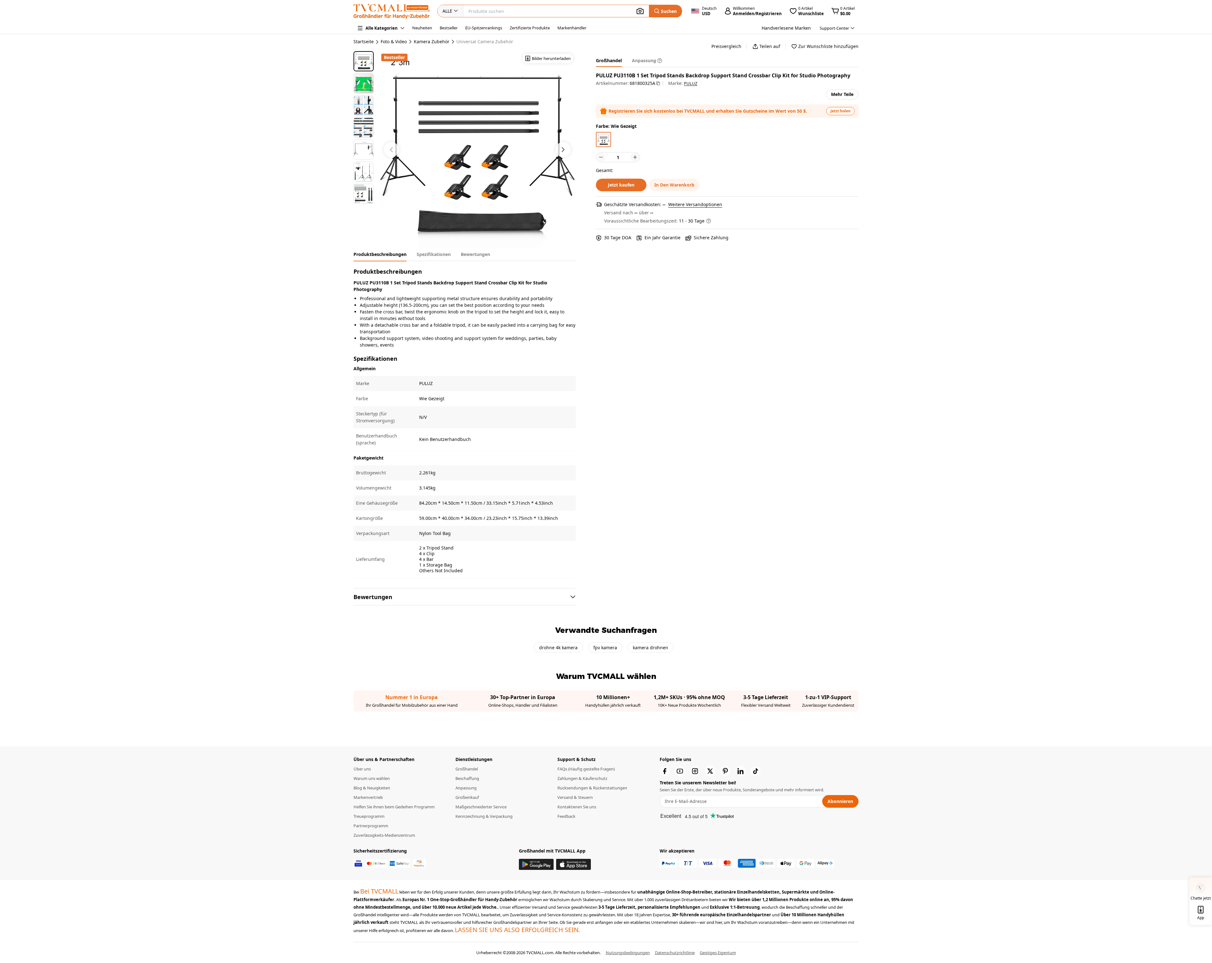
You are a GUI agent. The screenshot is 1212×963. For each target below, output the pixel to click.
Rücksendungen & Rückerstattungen (592, 788)
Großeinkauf (467, 797)
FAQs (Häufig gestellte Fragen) (586, 769)
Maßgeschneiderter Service (481, 807)
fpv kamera (605, 648)
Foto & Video (394, 41)
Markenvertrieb (368, 797)
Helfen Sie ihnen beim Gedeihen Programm (394, 807)
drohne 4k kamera (558, 648)
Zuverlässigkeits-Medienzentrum (384, 835)
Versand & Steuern (575, 797)
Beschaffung (467, 778)
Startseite (364, 42)
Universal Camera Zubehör (484, 41)
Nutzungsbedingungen (628, 952)
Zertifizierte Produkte (530, 28)
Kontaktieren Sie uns (576, 807)
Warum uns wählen (372, 778)
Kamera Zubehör (431, 41)
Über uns (362, 769)
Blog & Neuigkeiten (372, 788)
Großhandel (466, 769)
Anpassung (466, 788)
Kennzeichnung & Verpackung (484, 816)
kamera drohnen (650, 648)
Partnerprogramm (371, 826)
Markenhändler (571, 28)
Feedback (566, 816)
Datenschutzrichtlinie (675, 952)
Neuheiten (422, 28)
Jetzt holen (840, 111)
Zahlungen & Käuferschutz (582, 778)
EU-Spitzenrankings (483, 28)
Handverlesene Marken (786, 28)
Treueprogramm (369, 816)
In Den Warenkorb (674, 185)
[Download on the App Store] (573, 864)
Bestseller (449, 28)
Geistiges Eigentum (718, 952)
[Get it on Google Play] (536, 864)
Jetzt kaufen (621, 185)
